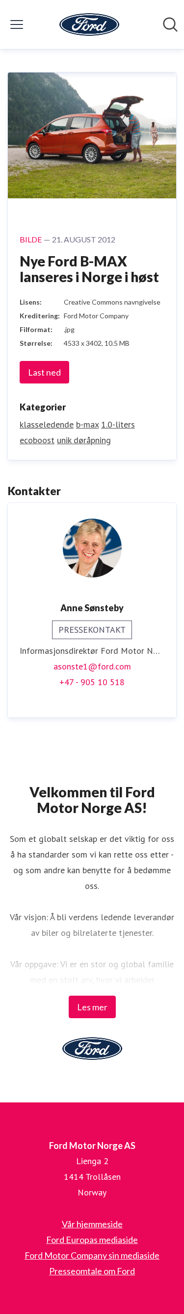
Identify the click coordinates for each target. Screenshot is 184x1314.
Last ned (44, 372)
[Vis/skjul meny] (16, 24)
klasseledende (47, 424)
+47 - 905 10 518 (92, 682)
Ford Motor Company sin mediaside (92, 1255)
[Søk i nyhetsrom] (170, 24)
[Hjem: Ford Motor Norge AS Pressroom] (89, 24)
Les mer (92, 1007)
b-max (87, 424)
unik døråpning (84, 440)
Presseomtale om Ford (92, 1271)
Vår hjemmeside (92, 1223)
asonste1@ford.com (92, 666)
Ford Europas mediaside (92, 1239)
